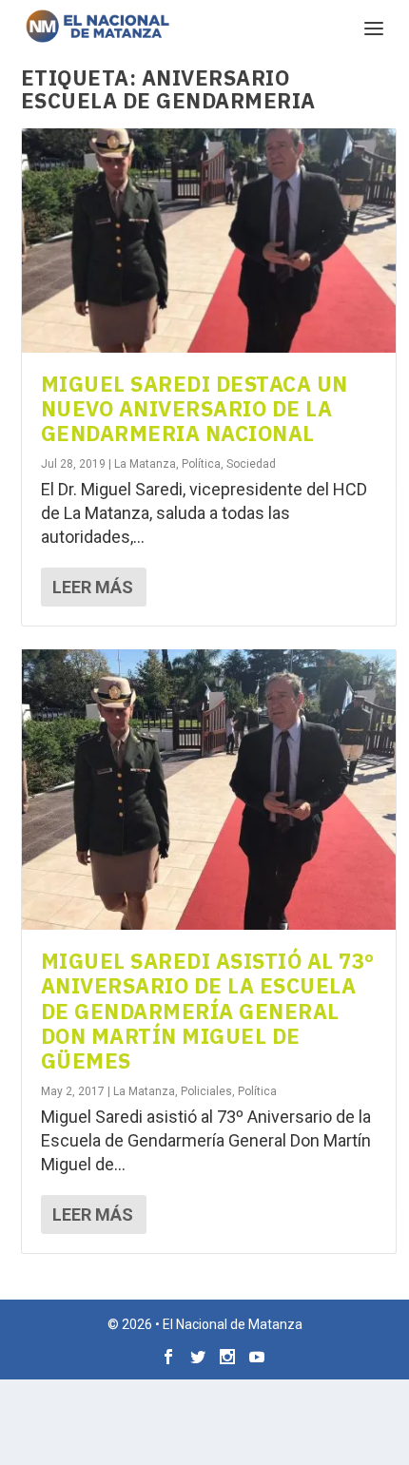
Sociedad (251, 464)
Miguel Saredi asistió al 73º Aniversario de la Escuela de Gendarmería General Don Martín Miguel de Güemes (208, 1011)
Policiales (206, 1091)
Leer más (92, 587)
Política (201, 464)
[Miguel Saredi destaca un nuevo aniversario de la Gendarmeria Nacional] (209, 240)
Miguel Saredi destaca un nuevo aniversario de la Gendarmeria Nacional (194, 409)
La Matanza (145, 464)
